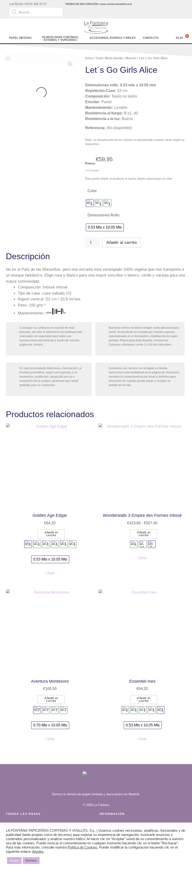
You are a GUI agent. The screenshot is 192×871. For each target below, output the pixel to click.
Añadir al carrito (121, 242)
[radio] (89, 203)
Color (92, 191)
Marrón (131, 58)
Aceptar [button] (14, 860)
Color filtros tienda (109, 58)
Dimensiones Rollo (103, 215)
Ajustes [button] (38, 851)
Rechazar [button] (31, 860)
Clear (50, 573)
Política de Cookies (82, 847)
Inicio (89, 58)
